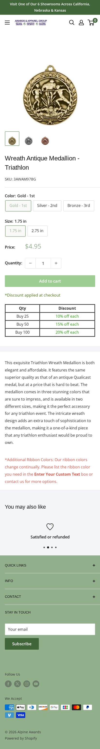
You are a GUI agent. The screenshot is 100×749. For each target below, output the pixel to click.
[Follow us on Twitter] (17, 683)
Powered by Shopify (21, 738)
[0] (91, 22)
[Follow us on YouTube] (36, 683)
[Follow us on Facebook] (8, 683)
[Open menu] (7, 22)
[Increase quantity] (56, 263)
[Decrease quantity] (30, 263)
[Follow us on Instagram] (26, 683)
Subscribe (22, 644)
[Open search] (72, 22)
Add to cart (50, 281)
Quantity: (13, 263)
